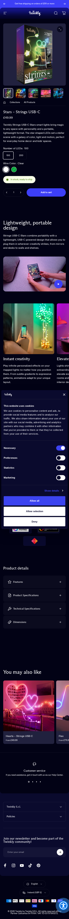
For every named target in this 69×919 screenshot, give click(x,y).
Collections (15, 102)
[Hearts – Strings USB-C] (28, 705)
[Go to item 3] (46, 93)
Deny (34, 521)
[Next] (64, 4)
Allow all (34, 500)
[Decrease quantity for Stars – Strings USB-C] (6, 192)
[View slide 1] (29, 782)
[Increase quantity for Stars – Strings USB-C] (20, 192)
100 (8, 155)
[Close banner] (64, 394)
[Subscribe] (60, 852)
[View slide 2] (32, 782)
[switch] (60, 457)
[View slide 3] (36, 782)
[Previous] (4, 4)
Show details (51, 490)
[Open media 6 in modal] (60, 29)
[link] (28, 328)
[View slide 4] (40, 782)
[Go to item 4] (58, 93)
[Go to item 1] (21, 93)
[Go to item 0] (8, 93)
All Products (29, 102)
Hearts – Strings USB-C (19, 736)
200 (21, 155)
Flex (61, 736)
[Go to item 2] (33, 93)
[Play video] (34, 274)
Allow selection (34, 511)
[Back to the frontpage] (4, 102)
